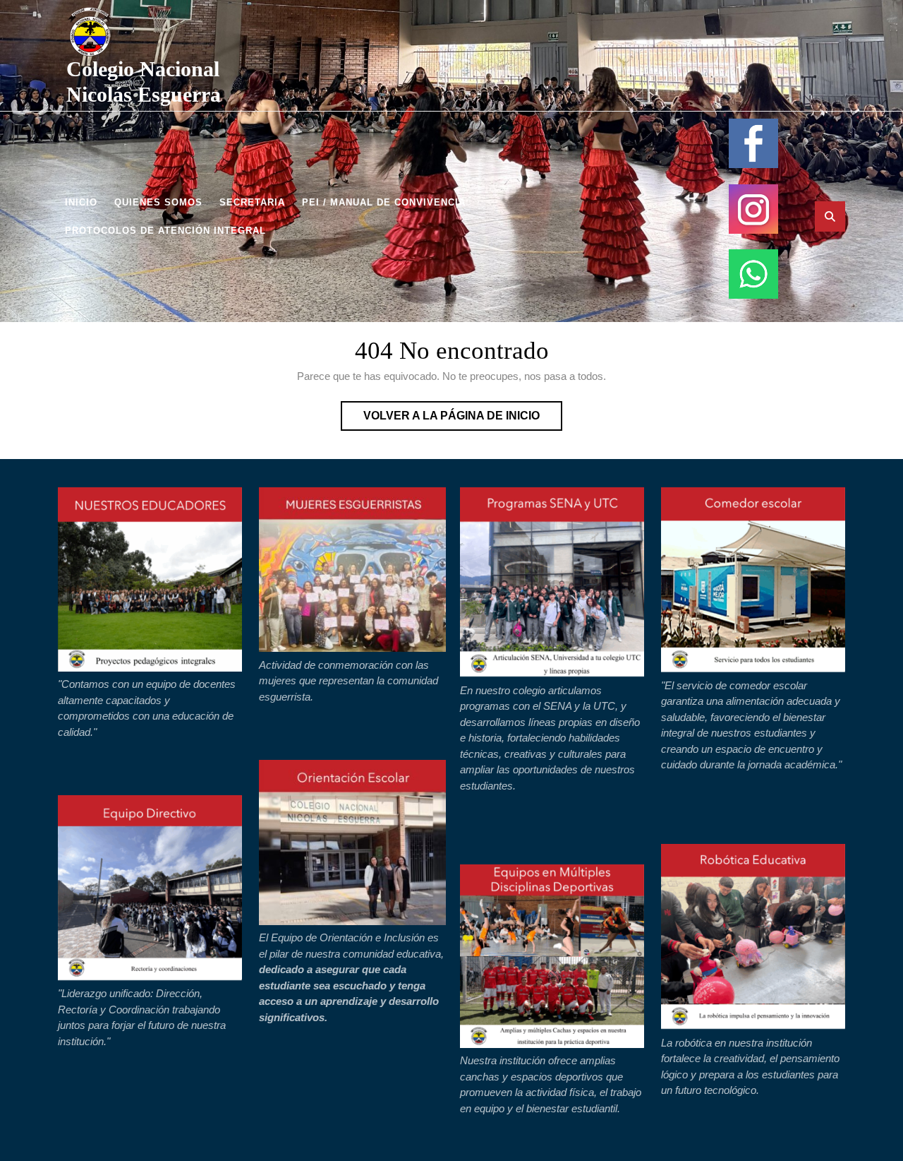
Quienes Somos (158, 202)
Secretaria (252, 202)
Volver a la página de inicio (462, 420)
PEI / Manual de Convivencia (384, 202)
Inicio (81, 202)
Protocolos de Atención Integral (165, 230)
